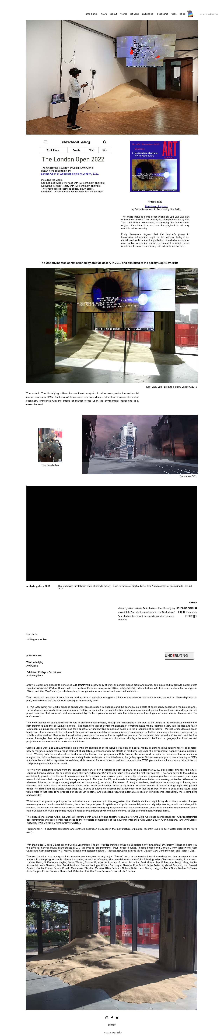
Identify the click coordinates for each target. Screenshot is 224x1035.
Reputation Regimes (156, 206)
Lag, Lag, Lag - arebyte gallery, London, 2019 (171, 386)
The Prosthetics (50, 465)
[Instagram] (106, 1017)
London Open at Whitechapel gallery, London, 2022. (70, 173)
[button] (112, 325)
